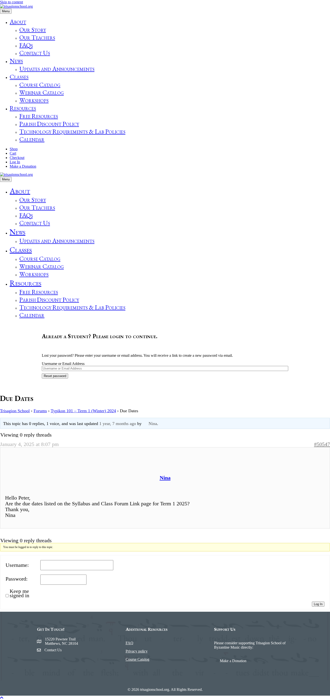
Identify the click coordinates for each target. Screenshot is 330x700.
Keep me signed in (19, 593)
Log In (15, 162)
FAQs (26, 45)
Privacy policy (137, 651)
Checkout (17, 158)
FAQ (129, 643)
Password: (17, 579)
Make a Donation (23, 166)
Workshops (34, 100)
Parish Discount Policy (49, 124)
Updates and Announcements (56, 69)
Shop (14, 149)
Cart (13, 153)
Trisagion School (15, 410)
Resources (23, 108)
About (18, 22)
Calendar (31, 139)
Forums (40, 410)
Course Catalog (39, 85)
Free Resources (38, 116)
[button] (1, 698)
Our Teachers (37, 37)
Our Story (32, 30)
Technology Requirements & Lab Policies (72, 131)
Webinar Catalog (41, 92)
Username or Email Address (63, 364)
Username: (17, 565)
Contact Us (34, 53)
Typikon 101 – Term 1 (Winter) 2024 (83, 410)
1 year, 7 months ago (117, 423)
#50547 (322, 444)
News (16, 61)
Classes (19, 77)
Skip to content (11, 2)
